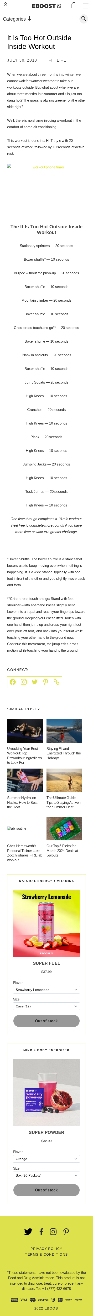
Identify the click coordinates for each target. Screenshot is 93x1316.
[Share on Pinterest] (45, 682)
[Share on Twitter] (34, 682)
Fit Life (58, 60)
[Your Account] (5, 5)
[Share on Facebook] (12, 682)
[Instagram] (23, 682)
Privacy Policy (46, 1249)
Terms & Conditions (46, 1254)
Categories (15, 19)
